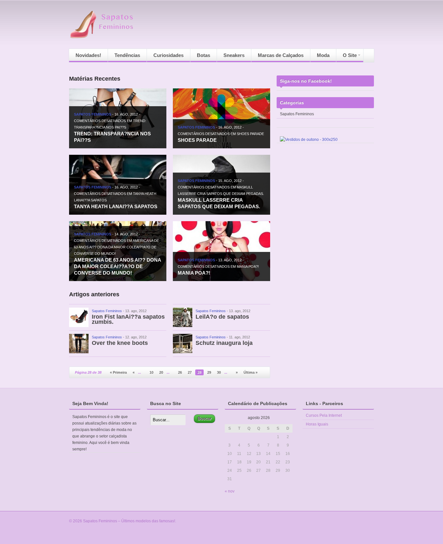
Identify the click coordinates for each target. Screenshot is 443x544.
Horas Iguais (317, 424)
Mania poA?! (194, 273)
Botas (203, 55)
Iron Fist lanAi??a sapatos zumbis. (128, 319)
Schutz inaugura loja (224, 343)
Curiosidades (168, 55)
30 (219, 372)
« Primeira (118, 372)
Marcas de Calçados (281, 55)
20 (161, 372)
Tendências (127, 55)
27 (190, 372)
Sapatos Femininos (92, 114)
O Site (346, 57)
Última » (250, 372)
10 (151, 372)
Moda (323, 55)
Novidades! (88, 55)
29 (209, 372)
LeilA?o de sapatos (222, 316)
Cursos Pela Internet (324, 415)
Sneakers (234, 55)
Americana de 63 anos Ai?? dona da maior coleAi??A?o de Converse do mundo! (117, 266)
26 (180, 372)
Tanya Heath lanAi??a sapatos (115, 206)
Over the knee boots (120, 343)
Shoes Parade (197, 140)
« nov (229, 491)
